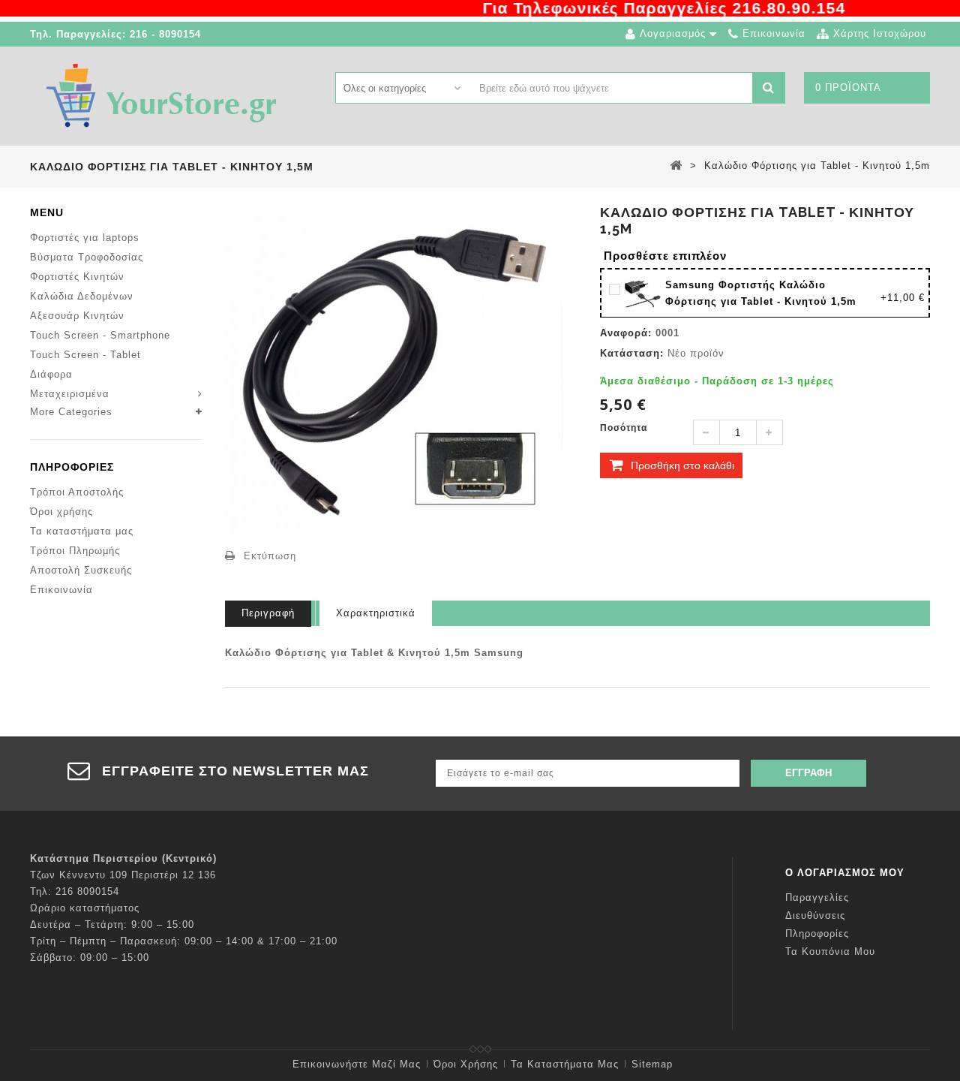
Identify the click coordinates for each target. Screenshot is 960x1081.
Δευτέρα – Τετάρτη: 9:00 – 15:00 (112, 924)
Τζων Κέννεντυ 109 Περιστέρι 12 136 (123, 875)
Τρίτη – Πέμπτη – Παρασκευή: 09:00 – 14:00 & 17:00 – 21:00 (184, 941)
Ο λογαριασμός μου (844, 872)
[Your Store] (161, 95)
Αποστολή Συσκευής (81, 570)
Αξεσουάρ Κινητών (77, 315)
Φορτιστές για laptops (85, 237)
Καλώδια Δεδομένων (82, 296)
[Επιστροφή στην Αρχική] (676, 165)
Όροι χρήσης (61, 511)
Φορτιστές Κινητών (77, 276)
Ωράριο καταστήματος (85, 908)
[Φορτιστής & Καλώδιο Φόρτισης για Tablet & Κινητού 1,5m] (644, 292)
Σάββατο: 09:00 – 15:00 (89, 957)
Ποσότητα (623, 428)
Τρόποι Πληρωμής (75, 550)
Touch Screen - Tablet (85, 354)
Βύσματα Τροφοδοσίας (86, 257)
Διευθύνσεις (815, 915)
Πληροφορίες (72, 467)
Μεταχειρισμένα (70, 393)
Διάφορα (51, 374)
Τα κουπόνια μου (830, 951)
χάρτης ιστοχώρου (879, 33)
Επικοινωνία (61, 589)
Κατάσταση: (632, 353)
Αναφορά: (626, 333)
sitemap (652, 1064)
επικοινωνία (774, 33)
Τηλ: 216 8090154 (74, 891)
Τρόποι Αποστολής (77, 492)
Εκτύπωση (270, 556)
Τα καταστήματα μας (82, 531)
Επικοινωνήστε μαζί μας (356, 1064)
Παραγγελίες (817, 897)
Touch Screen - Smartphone (100, 335)
